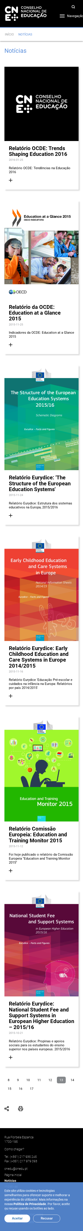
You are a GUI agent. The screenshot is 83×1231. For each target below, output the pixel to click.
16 (20, 1088)
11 (39, 1080)
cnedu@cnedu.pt (15, 1168)
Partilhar (6, 1108)
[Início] (25, 13)
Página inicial (13, 1175)
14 (72, 1080)
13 (61, 1080)
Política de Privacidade (30, 1204)
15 (9, 1088)
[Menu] (59, 15)
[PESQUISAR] (74, 7)
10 (28, 1080)
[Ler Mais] (10, 180)
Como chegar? (14, 1149)
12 (50, 1080)
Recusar (47, 1218)
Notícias (10, 1180)
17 (31, 1088)
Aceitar (17, 1218)
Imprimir (20, 1108)
